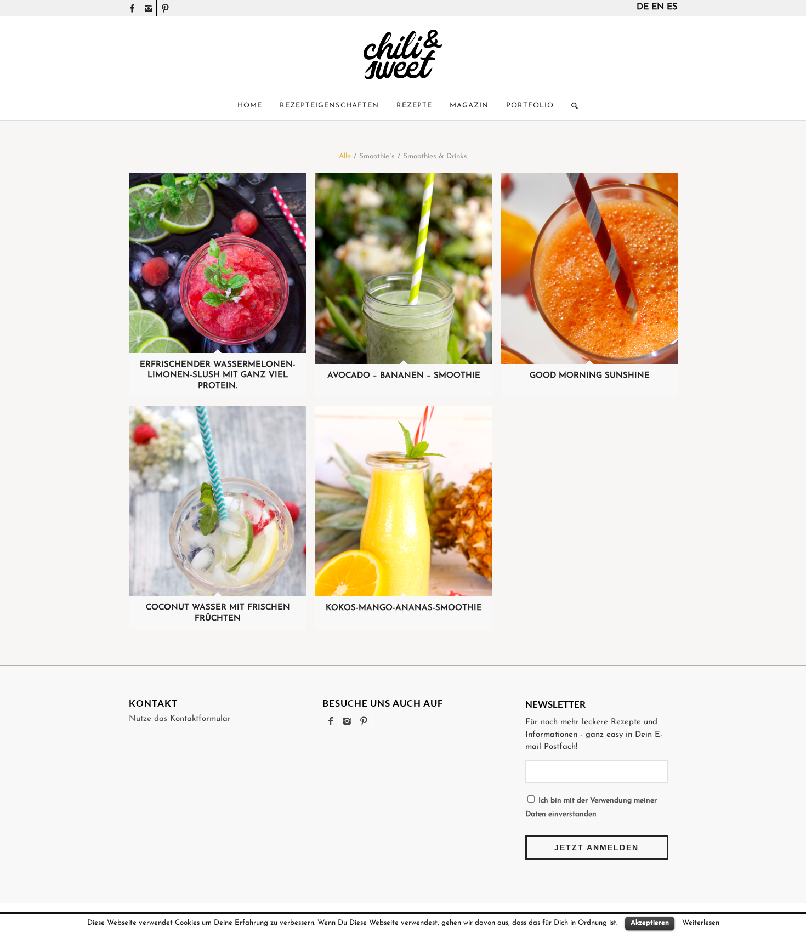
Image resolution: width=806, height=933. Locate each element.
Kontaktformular (200, 719)
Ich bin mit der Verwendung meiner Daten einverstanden (591, 807)
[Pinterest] (165, 8)
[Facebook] (132, 8)
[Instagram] (148, 8)
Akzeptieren (650, 922)
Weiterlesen (700, 922)
